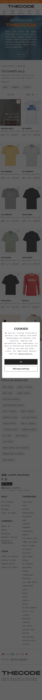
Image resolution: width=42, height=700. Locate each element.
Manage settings (21, 369)
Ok (21, 362)
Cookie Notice (25, 354)
